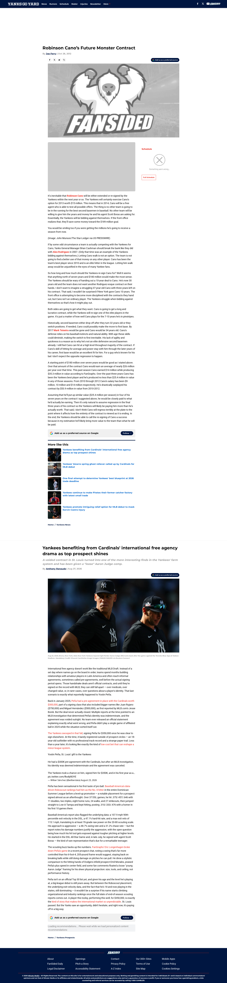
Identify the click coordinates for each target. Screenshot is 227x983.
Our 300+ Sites (143, 958)
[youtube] (208, 4)
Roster (74, 4)
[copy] (64, 60)
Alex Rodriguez (61, 252)
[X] (203, 4)
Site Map (140, 968)
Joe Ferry (51, 53)
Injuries (84, 4)
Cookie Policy (169, 963)
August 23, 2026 (89, 780)
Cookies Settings (171, 968)
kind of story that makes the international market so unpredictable (86, 901)
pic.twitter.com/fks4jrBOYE (62, 776)
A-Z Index (116, 968)
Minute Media (33, 976)
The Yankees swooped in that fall (65, 733)
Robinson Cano (75, 195)
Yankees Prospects (65, 937)
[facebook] (197, 4)
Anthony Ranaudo (56, 569)
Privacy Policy (118, 963)
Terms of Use (143, 963)
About (50, 958)
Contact (115, 958)
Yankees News (63, 525)
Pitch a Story (82, 963)
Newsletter (95, 4)
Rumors (53, 4)
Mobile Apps (168, 958)
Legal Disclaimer (56, 968)
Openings (80, 958)
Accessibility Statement (87, 968)
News (44, 4)
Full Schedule (149, 177)
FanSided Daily (55, 963)
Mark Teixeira (61, 330)
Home (51, 525)
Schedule (64, 4)
